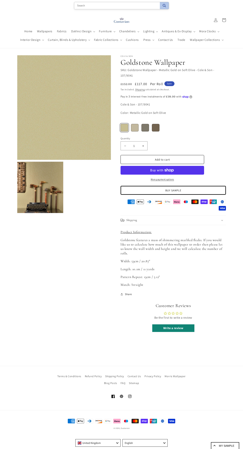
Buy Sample (173, 190)
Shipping (140, 89)
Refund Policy (93, 376)
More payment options (162, 179)
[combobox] (98, 443)
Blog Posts (110, 383)
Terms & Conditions (69, 376)
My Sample (226, 445)
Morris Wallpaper (175, 376)
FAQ (123, 383)
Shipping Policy (114, 376)
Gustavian (125, 428)
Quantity (125, 138)
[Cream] (135, 127)
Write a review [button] (173, 328)
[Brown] (155, 127)
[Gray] (145, 127)
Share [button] (128, 294)
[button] (83, 31)
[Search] (164, 5)
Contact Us (134, 376)
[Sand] (124, 127)
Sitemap (134, 383)
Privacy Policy (152, 376)
